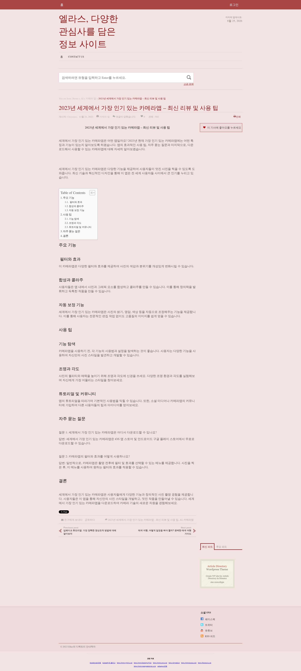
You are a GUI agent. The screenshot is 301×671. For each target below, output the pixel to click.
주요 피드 (221, 546)
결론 (65, 236)
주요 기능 (68, 197)
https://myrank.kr (174, 663)
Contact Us (76, 56)
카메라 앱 (91, 98)
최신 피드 (207, 546)
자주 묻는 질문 (71, 231)
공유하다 (90, 519)
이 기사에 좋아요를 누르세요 (224, 127)
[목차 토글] (90, 192)
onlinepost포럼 (162, 666)
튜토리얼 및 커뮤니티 (80, 226)
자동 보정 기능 (76, 210)
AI (82, 98)
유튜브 (209, 630)
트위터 (209, 624)
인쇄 (238, 116)
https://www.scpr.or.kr (160, 663)
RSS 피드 (210, 636)
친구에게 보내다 (73, 519)
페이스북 (210, 619)
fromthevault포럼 (95, 663)
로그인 (234, 5)
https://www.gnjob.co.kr (124, 663)
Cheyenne (72, 116)
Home (75, 98)
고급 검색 (189, 84)
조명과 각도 (75, 222)
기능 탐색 (74, 218)
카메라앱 (189, 519)
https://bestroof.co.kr (204, 663)
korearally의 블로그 (109, 663)
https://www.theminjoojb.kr (142, 663)
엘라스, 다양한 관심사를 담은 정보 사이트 (88, 31)
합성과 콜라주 (76, 206)
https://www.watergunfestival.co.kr (145, 666)
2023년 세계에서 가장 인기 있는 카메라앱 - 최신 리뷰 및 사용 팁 (143, 519)
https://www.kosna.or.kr (188, 663)
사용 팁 (67, 214)
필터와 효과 (75, 202)
